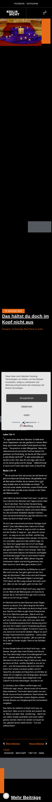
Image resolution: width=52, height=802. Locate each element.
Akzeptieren (27, 397)
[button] (9, 753)
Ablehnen (26, 406)
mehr (27, 414)
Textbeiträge (17, 329)
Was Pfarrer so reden (33, 329)
